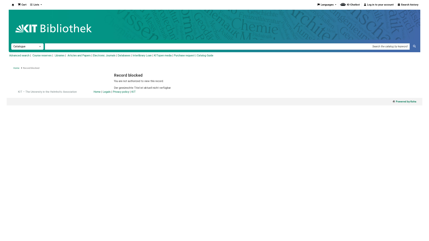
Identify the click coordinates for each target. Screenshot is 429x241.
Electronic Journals (104, 55)
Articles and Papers (79, 55)
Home (16, 68)
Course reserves (42, 55)
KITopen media (163, 55)
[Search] (414, 46)
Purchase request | (185, 55)
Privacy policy (121, 91)
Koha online (13, 5)
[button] (22, 5)
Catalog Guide (205, 55)
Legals (107, 91)
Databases (124, 55)
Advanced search (19, 55)
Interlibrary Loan (142, 55)
